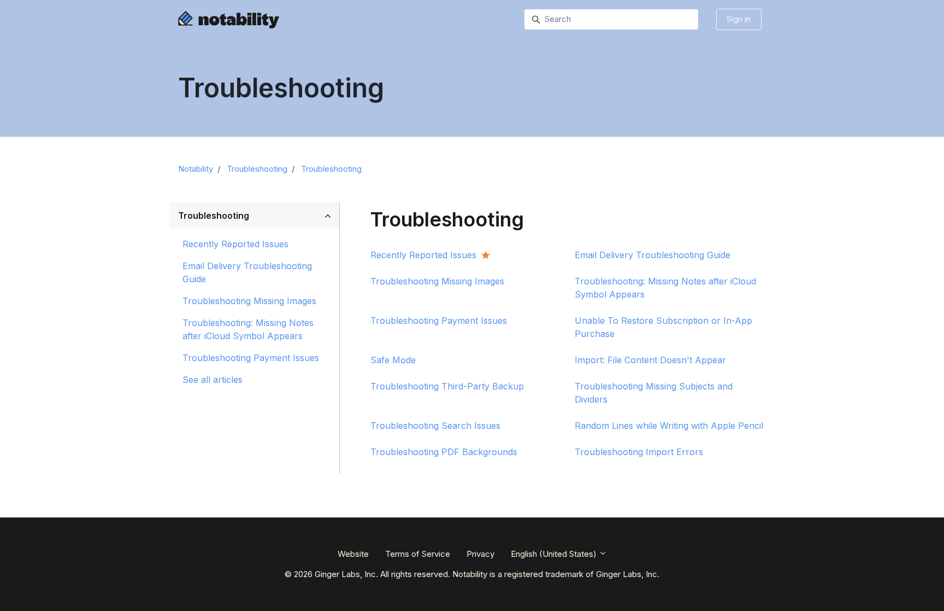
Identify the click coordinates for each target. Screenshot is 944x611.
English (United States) (555, 554)
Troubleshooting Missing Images (249, 300)
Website (353, 554)
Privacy (480, 554)
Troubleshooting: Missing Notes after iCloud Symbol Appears (248, 329)
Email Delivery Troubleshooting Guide (247, 272)
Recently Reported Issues (235, 243)
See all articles (212, 379)
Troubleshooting (257, 169)
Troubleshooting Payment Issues (250, 357)
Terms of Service (417, 554)
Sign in (739, 19)
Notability (195, 169)
